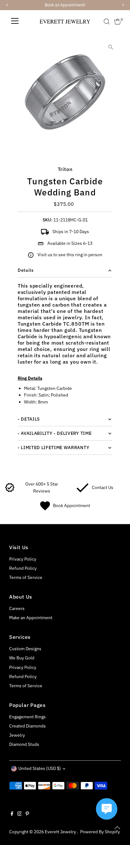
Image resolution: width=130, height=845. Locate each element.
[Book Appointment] (45, 509)
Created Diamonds (27, 726)
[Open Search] (106, 21)
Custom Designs (25, 648)
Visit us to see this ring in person (70, 254)
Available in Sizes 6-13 (69, 243)
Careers (17, 608)
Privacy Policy (22, 559)
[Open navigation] (15, 21)
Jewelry (17, 735)
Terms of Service (25, 577)
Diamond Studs (24, 744)
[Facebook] (12, 814)
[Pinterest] (27, 814)
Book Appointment (71, 505)
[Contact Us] (82, 491)
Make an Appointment (30, 617)
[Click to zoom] (110, 47)
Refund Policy (23, 568)
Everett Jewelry (61, 832)
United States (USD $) (39, 768)
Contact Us (102, 487)
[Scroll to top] (117, 827)
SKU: (47, 220)
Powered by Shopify (100, 832)
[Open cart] (117, 21)
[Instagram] (19, 814)
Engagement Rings (27, 717)
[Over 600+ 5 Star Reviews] (10, 491)
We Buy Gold (21, 658)
